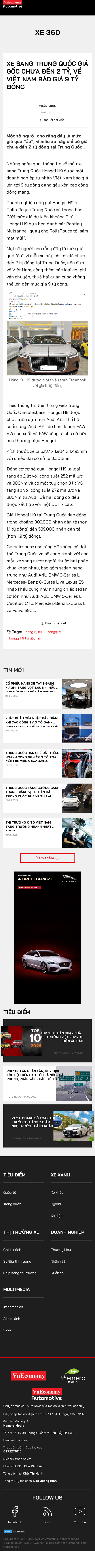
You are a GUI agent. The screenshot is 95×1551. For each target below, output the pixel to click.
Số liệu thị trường (17, 1261)
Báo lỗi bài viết (53, 120)
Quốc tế (9, 1192)
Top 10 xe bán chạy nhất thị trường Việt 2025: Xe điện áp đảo (61, 1037)
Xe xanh (60, 1175)
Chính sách (12, 1249)
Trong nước (61, 1053)
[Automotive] (47, 1394)
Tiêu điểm (16, 1012)
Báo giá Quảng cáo (16, 1440)
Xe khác (57, 1192)
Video (7, 1330)
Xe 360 (47, 32)
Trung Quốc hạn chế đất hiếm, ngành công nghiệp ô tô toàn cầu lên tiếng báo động (32, 755)
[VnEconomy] (28, 1375)
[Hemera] (73, 1375)
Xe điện (57, 1215)
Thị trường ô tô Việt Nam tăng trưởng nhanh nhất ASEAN (28, 824)
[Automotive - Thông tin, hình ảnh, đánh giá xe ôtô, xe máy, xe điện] (12, 3)
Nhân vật (58, 1261)
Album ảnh (11, 1318)
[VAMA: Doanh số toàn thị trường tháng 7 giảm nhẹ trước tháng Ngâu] (73, 1126)
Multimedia (16, 1289)
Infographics (13, 1307)
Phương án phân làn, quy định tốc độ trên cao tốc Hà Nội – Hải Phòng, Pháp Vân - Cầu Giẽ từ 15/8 (35, 1075)
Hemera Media (13, 1425)
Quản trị (57, 1273)
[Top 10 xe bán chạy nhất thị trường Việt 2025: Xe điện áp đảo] (21, 1041)
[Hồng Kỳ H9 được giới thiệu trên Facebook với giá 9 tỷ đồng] (47, 332)
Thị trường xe (21, 1232)
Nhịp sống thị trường (19, 1273)
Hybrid (56, 1204)
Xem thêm (45, 857)
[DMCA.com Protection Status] (14, 1531)
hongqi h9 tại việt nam (25, 638)
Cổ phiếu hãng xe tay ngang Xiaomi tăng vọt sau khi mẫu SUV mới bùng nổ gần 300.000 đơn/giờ (31, 685)
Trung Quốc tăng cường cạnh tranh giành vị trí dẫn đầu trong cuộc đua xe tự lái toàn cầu (32, 790)
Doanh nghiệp (67, 1232)
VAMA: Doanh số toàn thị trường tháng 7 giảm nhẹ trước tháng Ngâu (33, 1122)
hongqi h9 (55, 632)
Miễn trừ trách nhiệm (17, 1459)
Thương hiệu (61, 1249)
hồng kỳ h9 (34, 632)
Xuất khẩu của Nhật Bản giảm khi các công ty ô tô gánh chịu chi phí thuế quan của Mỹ (32, 720)
